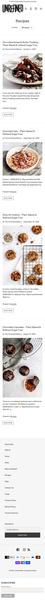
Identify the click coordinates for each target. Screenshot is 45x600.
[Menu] (40, 8)
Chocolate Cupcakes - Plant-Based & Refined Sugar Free (22, 328)
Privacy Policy (10, 500)
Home (7, 456)
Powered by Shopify (30, 1)
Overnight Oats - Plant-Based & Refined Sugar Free (19, 132)
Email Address (6, 587)
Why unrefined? (11, 469)
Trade (7, 494)
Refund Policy (10, 507)
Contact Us (9, 488)
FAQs (7, 481)
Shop (7, 462)
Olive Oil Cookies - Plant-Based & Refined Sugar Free (20, 216)
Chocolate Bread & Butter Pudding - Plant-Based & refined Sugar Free (21, 43)
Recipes (13, 108)
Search (7, 450)
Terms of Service (11, 513)
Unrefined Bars (18, 1)
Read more (8, 114)
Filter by (14, 27)
